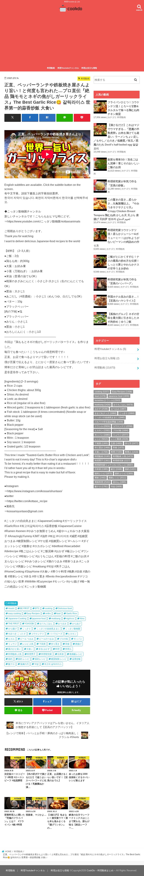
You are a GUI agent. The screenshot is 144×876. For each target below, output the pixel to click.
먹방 (36, 664)
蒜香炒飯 (76, 659)
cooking (48, 608)
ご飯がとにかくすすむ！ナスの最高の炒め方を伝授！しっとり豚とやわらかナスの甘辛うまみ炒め (123, 262)
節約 (10, 659)
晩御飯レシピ (76, 654)
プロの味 (64, 639)
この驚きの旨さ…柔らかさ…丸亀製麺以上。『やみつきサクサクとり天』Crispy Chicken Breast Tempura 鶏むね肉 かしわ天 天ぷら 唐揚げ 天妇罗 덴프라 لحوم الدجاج (116, 209)
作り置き (55, 644)
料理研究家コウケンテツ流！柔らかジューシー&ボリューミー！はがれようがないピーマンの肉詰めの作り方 (116, 238)
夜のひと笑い (14, 649)
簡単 (100, 478)
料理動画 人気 (14, 654)
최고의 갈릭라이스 (53, 664)
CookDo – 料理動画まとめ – (101, 870)
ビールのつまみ (46, 639)
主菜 (116, 443)
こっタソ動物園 (72, 628)
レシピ (101, 439)
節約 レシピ (23, 659)
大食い (30, 649)
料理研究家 (46, 654)
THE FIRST (13, 623)
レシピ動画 (119, 439)
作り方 (131, 443)
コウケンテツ (37, 634)
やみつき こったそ (17, 634)
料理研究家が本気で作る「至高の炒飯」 (122, 183)
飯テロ (11, 664)
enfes (48, 613)
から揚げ (12, 628)
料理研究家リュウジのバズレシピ (114, 465)
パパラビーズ (56, 634)
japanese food (39, 618)
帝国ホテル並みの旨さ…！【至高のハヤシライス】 (123, 298)
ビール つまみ (26, 639)
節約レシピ (40, 659)
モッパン (78, 639)
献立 (116, 469)
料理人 (68, 649)
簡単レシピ (117, 478)
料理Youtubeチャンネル (68, 68)
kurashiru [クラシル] (107, 400)
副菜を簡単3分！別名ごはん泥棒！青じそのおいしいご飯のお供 (123, 163)
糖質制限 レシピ (58, 659)
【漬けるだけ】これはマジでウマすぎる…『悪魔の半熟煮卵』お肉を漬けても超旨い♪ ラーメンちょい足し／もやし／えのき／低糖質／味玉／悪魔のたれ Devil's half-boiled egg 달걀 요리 (116, 137)
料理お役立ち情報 (89, 68)
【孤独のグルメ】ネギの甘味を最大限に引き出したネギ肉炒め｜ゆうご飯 (123, 318)
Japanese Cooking (17, 618)
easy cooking (14, 613)
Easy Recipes (33, 613)
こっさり (26, 628)
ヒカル (11, 639)
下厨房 (42, 644)
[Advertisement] (72, 39)
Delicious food (65, 608)
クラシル (102, 426)
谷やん (119, 482)
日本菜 (60, 654)
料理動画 (51, 68)
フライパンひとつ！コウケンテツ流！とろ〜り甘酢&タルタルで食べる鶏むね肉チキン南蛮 (123, 108)
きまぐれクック (105, 413)
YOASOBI (29, 623)
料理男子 (31, 654)
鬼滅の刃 (24, 664)
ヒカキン (72, 634)
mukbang (55, 618)
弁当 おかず (44, 649)
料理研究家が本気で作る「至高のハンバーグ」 (122, 281)
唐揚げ (78, 644)
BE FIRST (24, 608)
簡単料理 (102, 482)
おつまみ (62, 623)
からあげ (76, 623)
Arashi (11, 608)
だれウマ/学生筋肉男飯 (109, 422)
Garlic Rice (71, 613)
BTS (37, 608)
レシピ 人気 (27, 644)
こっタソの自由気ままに (48, 628)
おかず (101, 409)
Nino (82, 618)
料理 (57, 649)
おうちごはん (46, 623)
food (58, 613)
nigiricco (70, 618)
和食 (67, 644)
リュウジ (12, 644)
